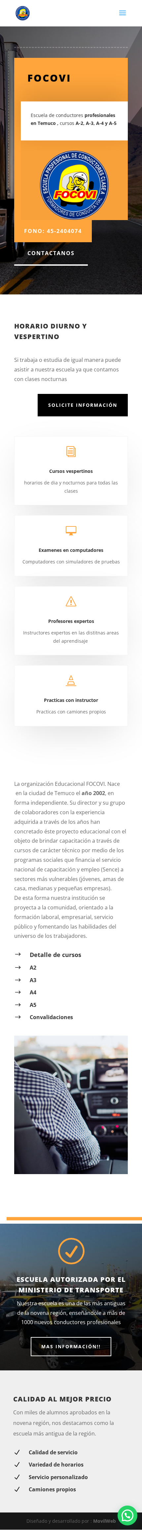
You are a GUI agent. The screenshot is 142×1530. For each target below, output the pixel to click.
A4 (33, 992)
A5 (33, 1005)
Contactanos (51, 253)
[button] (127, 1515)
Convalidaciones (51, 1017)
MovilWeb (104, 1521)
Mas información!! (71, 1346)
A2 (33, 967)
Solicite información (82, 405)
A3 (33, 980)
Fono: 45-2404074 (53, 231)
